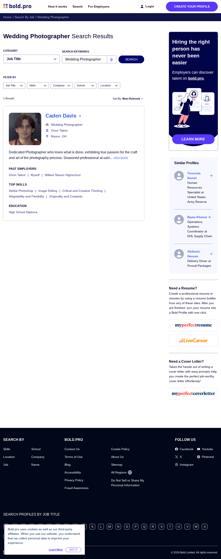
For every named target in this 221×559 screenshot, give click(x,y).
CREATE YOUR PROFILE (192, 6)
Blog (68, 464)
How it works (57, 6)
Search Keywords (75, 51)
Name (35, 464)
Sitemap (116, 464)
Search (78, 6)
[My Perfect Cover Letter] (193, 394)
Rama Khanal (197, 217)
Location (9, 457)
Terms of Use (74, 457)
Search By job (24, 17)
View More (120, 158)
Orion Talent (59, 130)
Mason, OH (58, 136)
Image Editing (47, 190)
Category (10, 50)
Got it (73, 549)
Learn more (193, 139)
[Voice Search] (111, 59)
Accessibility (73, 472)
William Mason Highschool (63, 175)
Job (5, 464)
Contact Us (72, 449)
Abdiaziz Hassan (193, 254)
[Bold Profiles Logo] (17, 6)
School (36, 449)
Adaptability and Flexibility (26, 196)
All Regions (118, 472)
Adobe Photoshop (21, 190)
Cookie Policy (120, 449)
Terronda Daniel (193, 176)
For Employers (98, 6)
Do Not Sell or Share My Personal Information (127, 483)
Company (37, 457)
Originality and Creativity (65, 196)
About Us (117, 457)
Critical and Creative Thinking (82, 190)
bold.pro (196, 78)
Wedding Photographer (67, 124)
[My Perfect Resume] (193, 325)
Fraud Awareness (76, 488)
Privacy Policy (74, 480)
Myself (35, 175)
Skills (6, 449)
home (7, 17)
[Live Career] (193, 340)
